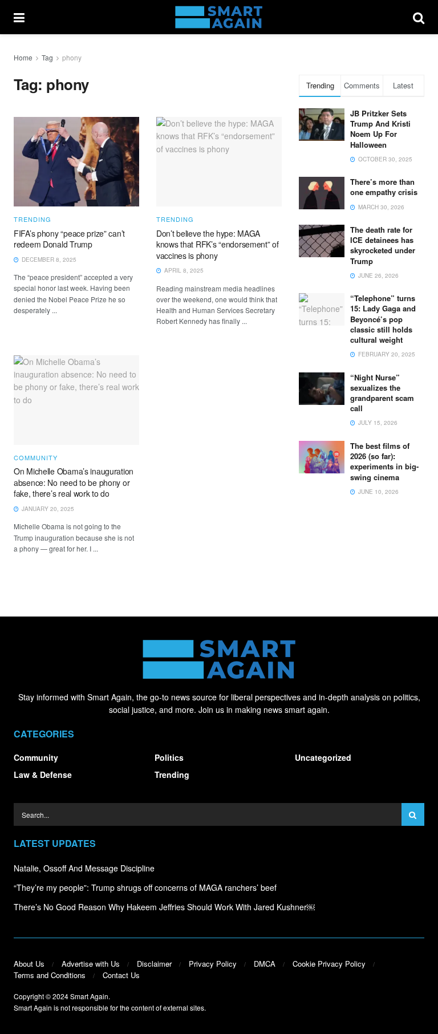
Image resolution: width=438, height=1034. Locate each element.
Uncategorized (323, 757)
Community (36, 458)
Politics (169, 757)
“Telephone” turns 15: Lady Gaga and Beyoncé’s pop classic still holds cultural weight (383, 319)
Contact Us (121, 975)
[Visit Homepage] (218, 17)
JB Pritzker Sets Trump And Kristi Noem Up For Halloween (380, 129)
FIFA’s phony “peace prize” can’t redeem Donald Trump (69, 239)
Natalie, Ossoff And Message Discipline (84, 868)
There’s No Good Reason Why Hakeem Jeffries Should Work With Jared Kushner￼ (164, 907)
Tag (47, 57)
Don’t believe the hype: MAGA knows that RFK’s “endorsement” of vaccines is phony (217, 244)
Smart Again (89, 996)
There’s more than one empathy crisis (383, 186)
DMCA (264, 963)
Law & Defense (43, 774)
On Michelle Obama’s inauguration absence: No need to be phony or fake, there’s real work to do (73, 482)
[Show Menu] (19, 17)
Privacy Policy (213, 963)
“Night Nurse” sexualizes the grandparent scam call (382, 393)
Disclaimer (154, 963)
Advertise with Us (91, 963)
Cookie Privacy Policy (329, 963)
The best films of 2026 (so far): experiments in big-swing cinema (384, 461)
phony (72, 57)
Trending (32, 219)
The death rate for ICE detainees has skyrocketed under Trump (382, 245)
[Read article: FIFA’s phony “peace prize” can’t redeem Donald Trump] (76, 161)
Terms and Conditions (50, 975)
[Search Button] (418, 17)
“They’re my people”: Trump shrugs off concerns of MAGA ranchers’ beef (145, 887)
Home (23, 57)
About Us (29, 963)
